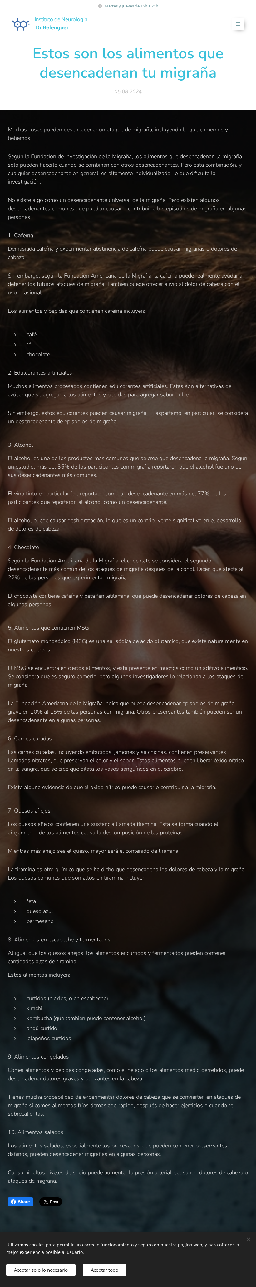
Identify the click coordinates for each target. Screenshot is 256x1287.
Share (24, 1201)
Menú (238, 24)
